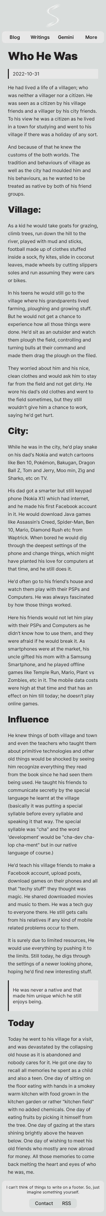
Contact (44, 1203)
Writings (40, 37)
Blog (15, 37)
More (91, 37)
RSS (66, 1203)
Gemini (66, 37)
